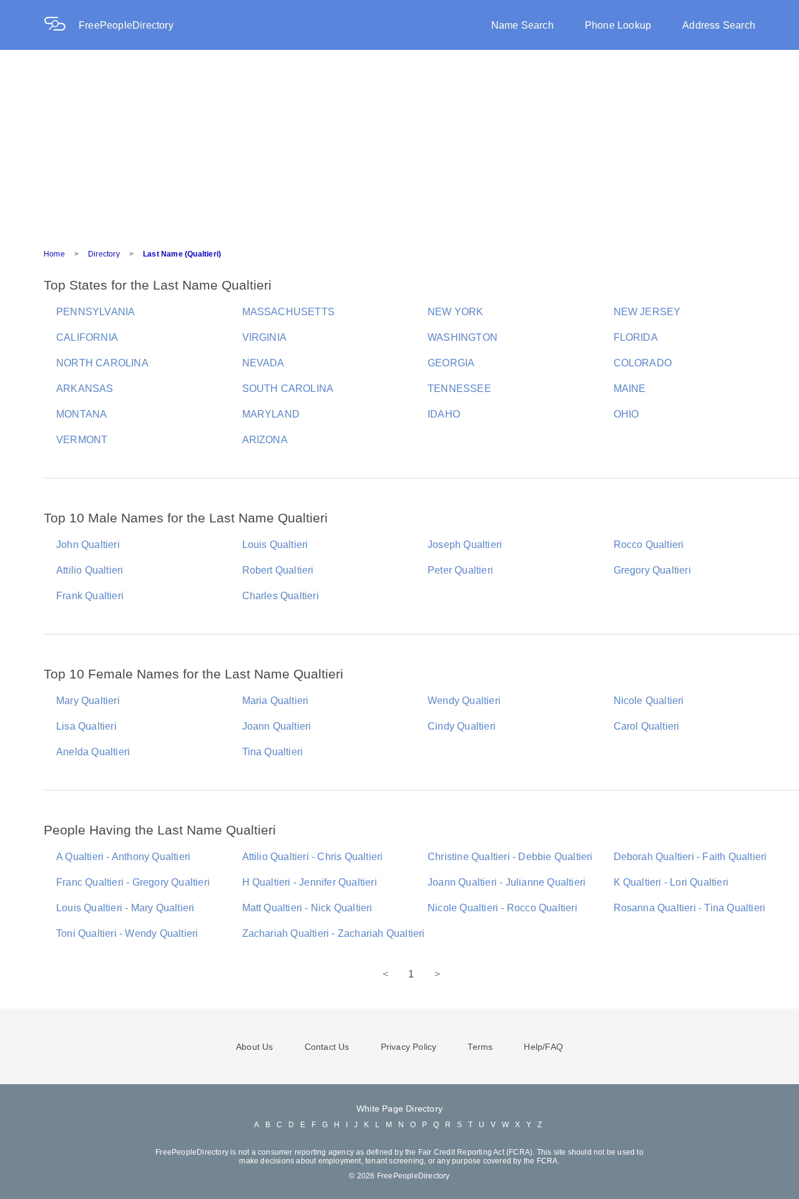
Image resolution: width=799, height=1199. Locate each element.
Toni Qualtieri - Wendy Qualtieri (127, 933)
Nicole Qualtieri (649, 700)
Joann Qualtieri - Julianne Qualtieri (507, 882)
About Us (254, 1047)
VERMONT (81, 439)
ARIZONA (265, 439)
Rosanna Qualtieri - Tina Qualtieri (690, 908)
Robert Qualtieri (278, 570)
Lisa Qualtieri (86, 726)
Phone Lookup (618, 25)
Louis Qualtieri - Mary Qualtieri (125, 908)
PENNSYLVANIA (95, 311)
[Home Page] (61, 25)
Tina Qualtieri (272, 751)
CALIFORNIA (87, 337)
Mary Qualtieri (88, 700)
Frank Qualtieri (90, 595)
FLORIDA (636, 337)
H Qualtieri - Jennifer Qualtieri (309, 882)
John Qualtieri (88, 544)
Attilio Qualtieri (89, 570)
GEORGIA (451, 363)
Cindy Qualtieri (462, 726)
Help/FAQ (543, 1047)
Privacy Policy (409, 1047)
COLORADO (643, 363)
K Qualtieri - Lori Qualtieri (671, 882)
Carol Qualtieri (647, 726)
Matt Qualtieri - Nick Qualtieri (307, 908)
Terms (480, 1047)
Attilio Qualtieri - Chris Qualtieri (312, 856)
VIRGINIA (264, 337)
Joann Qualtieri (276, 726)
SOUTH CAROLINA (288, 388)
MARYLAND (271, 414)
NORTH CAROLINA (102, 363)
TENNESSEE (459, 388)
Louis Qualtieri (275, 544)
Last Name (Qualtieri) (182, 254)
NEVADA (263, 363)
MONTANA (81, 414)
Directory (104, 254)
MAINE (630, 388)
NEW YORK (456, 311)
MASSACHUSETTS (288, 311)
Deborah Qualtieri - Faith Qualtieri (690, 856)
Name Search (522, 25)
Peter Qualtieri (460, 570)
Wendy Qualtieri (464, 700)
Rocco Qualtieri (649, 544)
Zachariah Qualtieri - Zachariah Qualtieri (333, 933)
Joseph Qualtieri (465, 544)
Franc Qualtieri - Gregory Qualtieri (133, 882)
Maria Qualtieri (275, 700)
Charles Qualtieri (280, 595)
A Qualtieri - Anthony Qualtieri (123, 856)
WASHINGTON (463, 337)
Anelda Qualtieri (93, 751)
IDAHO (444, 414)
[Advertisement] (399, 143)
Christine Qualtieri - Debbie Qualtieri (510, 856)
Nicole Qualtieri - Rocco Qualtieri (502, 908)
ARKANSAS (85, 388)
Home (54, 254)
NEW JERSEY (647, 311)
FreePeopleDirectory (126, 25)
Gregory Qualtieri (652, 570)
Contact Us (327, 1047)
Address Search (718, 25)
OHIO (626, 414)
